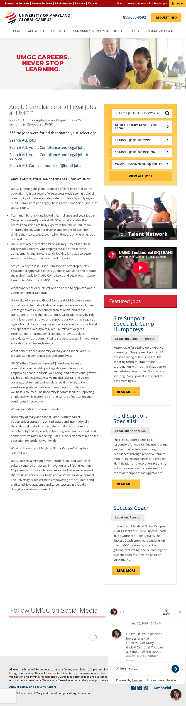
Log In (179, 3)
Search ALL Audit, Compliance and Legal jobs (47, 147)
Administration (63, 3)
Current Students (42, 3)
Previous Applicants (162, 31)
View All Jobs (140, 176)
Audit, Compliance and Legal (136, 126)
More (91, 3)
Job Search (58, 31)
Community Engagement (91, 31)
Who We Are (36, 31)
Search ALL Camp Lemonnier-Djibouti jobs (45, 165)
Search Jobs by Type (133, 140)
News (130, 3)
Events (121, 3)
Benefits (120, 31)
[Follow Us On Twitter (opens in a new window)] (139, 688)
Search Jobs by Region (135, 152)
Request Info (168, 18)
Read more (128, 392)
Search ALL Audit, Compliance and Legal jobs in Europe (49, 156)
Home (17, 31)
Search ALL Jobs (22, 140)
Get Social (162, 687)
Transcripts (160, 3)
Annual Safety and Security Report (38, 687)
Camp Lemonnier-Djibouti (138, 164)
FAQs (135, 31)
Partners (80, 3)
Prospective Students (17, 3)
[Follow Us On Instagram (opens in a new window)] (146, 688)
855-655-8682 (134, 16)
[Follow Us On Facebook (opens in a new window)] (133, 688)
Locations (142, 3)
